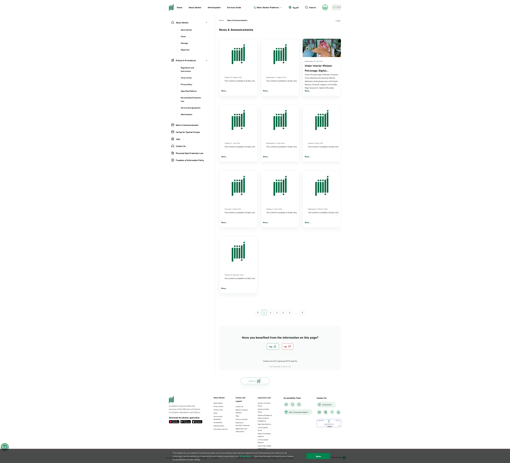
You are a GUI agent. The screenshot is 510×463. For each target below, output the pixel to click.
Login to (252, 381)
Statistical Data (219, 425)
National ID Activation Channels (242, 424)
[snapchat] (338, 412)
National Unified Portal (263, 410)
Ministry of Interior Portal (264, 404)
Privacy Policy (218, 406)
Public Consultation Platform (264, 435)
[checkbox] (273, 346)
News (215, 412)
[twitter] (325, 412)
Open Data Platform (264, 424)
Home (179, 7)
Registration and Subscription (241, 430)
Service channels (242, 419)
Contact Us (239, 406)
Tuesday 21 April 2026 (274, 208)
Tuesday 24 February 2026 (234, 274)
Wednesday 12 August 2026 (276, 77)
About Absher (195, 7)
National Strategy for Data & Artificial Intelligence (265, 418)
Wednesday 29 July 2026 (314, 61)
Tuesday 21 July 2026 (232, 143)
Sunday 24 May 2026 (315, 143)
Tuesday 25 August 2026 (233, 77)
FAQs (237, 415)
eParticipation (214, 7)
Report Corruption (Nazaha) (242, 411)
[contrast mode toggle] (286, 404)
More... (224, 90)
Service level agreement (218, 417)
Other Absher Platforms (268, 7)
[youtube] (319, 412)
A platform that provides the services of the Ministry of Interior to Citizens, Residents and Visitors (184, 409)
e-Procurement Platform (263, 441)
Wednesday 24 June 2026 (275, 143)
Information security (221, 428)
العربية (296, 7)
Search (312, 7)
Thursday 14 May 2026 (232, 208)
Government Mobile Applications (264, 447)
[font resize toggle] (292, 404)
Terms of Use (218, 409)
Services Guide (234, 7)
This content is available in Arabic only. (239, 80)
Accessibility (218, 422)
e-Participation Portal (263, 429)
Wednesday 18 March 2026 (318, 208)
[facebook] (332, 412)
